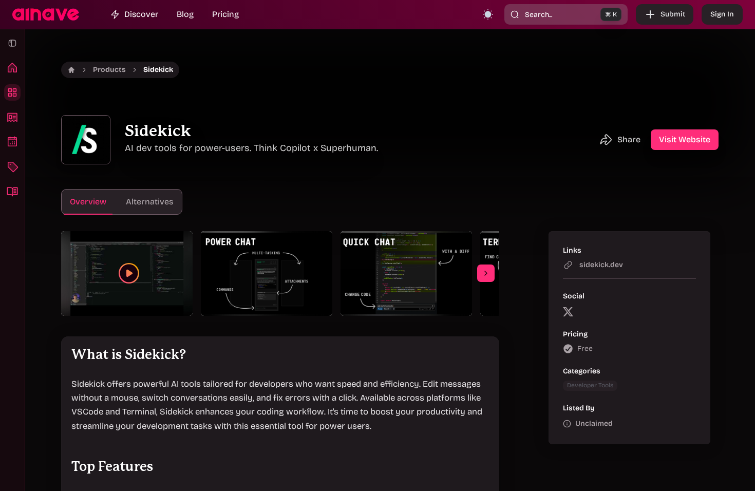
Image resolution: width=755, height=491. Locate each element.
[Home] (12, 68)
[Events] (12, 142)
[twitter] (568, 311)
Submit (672, 14)
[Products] (12, 92)
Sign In (722, 14)
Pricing (225, 14)
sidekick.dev (601, 264)
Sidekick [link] (158, 69)
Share (628, 139)
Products (109, 69)
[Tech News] (12, 117)
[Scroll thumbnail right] (486, 273)
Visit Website (684, 139)
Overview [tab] (88, 201)
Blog (185, 14)
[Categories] (12, 166)
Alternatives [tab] (150, 201)
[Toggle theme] (488, 14)
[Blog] (12, 191)
